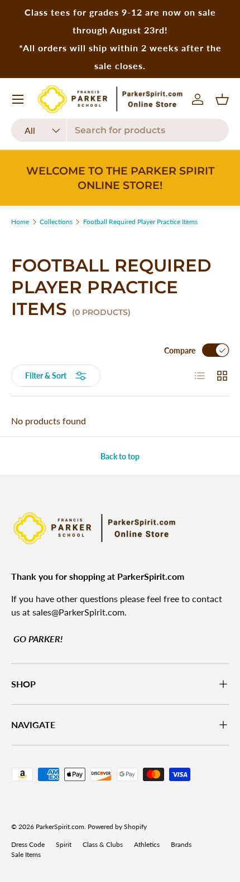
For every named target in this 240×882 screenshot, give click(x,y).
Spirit (63, 844)
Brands (181, 844)
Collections (56, 222)
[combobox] (120, 130)
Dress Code (28, 844)
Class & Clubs (103, 844)
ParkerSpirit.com (60, 826)
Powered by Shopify (117, 826)
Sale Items (26, 854)
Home (20, 222)
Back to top (120, 456)
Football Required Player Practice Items (140, 222)
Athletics (147, 844)
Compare (179, 350)
